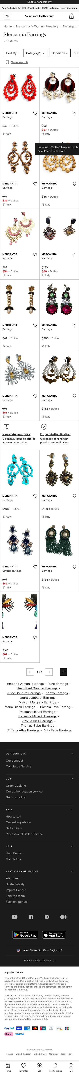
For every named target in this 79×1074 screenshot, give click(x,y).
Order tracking (16, 785)
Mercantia (23, 26)
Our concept (14, 760)
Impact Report (16, 890)
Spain (63, 1054)
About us (12, 878)
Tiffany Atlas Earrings (23, 730)
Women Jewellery (46, 26)
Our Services (16, 753)
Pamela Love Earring (55, 707)
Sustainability (15, 884)
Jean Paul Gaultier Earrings (37, 688)
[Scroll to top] (63, 672)
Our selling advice (18, 822)
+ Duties (13, 126)
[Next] (49, 672)
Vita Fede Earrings (57, 730)
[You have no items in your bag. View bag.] (71, 16)
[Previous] (30, 672)
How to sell (13, 816)
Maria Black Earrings (20, 707)
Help (9, 846)
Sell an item (14, 828)
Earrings (68, 26)
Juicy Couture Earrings (24, 693)
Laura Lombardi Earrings (37, 697)
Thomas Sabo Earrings (37, 725)
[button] (71, 16)
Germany (53, 1054)
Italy (71, 1054)
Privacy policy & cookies (38, 960)
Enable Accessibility (39, 2)
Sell (9, 809)
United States (40, 1054)
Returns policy (16, 797)
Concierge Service (18, 766)
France (9, 1054)
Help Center (14, 853)
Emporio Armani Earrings (25, 684)
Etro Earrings (58, 684)
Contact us (13, 859)
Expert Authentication (55, 434)
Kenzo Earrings (57, 693)
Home (8, 26)
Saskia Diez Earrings (37, 721)
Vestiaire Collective (22, 871)
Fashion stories (16, 901)
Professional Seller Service (24, 834)
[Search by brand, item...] (7, 16)
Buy (8, 778)
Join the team (15, 896)
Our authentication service (24, 791)
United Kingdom (23, 1054)
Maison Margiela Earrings (37, 702)
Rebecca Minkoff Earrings (37, 716)
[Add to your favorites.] (35, 113)
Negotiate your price (16, 434)
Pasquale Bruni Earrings (37, 711)
